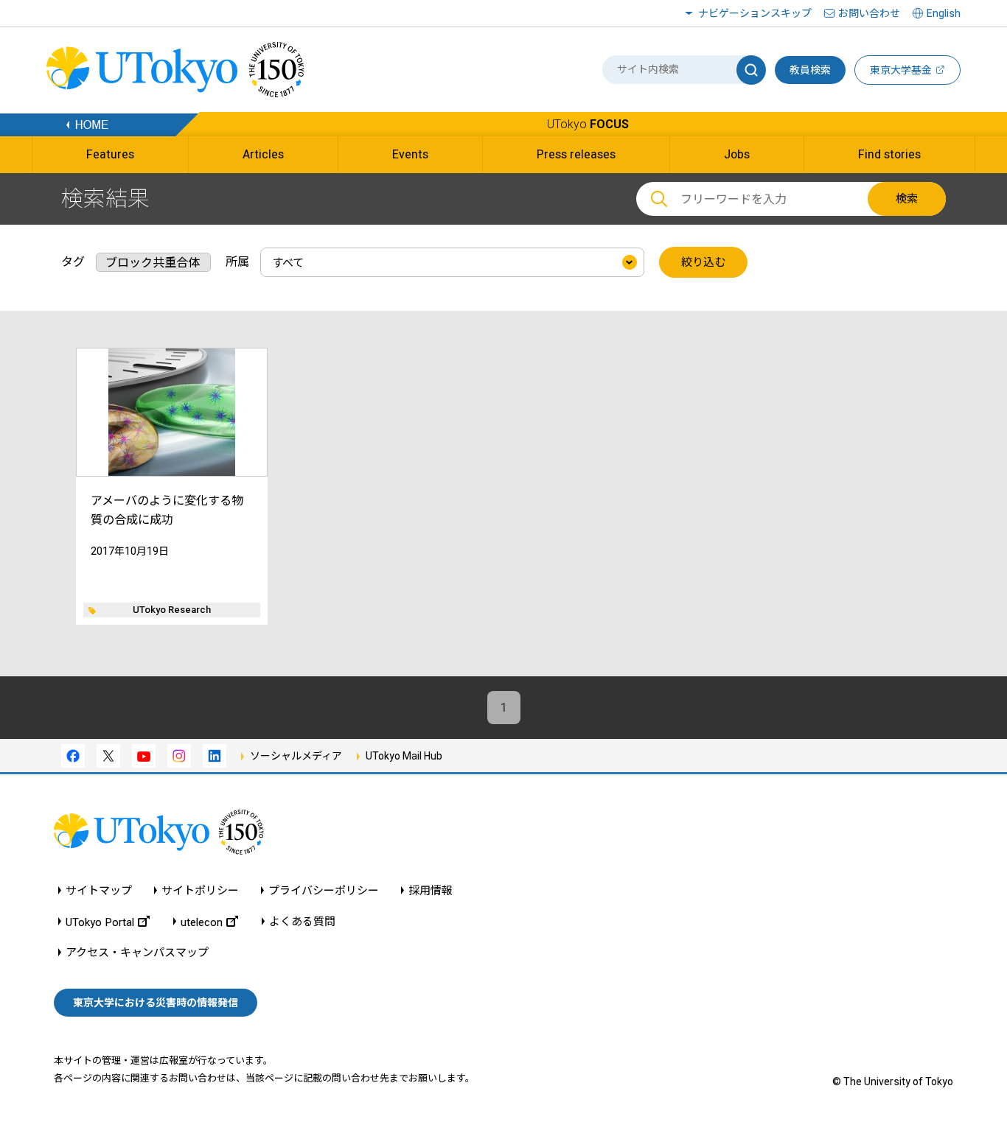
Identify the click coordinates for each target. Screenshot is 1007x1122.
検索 (907, 199)
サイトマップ (99, 891)
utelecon (202, 922)
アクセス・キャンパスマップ (137, 952)
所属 (237, 262)
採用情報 (430, 891)
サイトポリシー (200, 891)
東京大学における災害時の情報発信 (155, 1003)
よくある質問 (302, 922)
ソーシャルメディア (296, 756)
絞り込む (703, 262)
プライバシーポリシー (323, 891)
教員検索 (810, 70)
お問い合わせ (869, 13)
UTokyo (588, 124)
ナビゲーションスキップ (755, 13)
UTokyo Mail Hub (404, 756)
